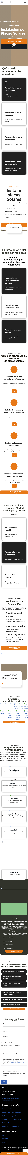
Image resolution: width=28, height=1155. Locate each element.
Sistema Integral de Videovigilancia (11, 1119)
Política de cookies (17, 1147)
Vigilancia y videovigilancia (9, 1116)
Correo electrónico (6, 1043)
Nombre (5, 1031)
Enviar (3, 1081)
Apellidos (5, 1036)
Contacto (4, 1135)
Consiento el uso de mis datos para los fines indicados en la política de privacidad (13, 1061)
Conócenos (5, 1138)
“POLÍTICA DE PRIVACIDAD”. (16, 1063)
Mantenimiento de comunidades (10, 1126)
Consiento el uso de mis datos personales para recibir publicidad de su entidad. (14, 1073)
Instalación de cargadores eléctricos (11, 1112)
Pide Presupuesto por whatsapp (14, 41)
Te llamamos (14, 47)
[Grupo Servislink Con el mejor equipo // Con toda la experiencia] (5, 2)
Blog (3, 1142)
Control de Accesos (7, 1123)
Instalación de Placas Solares (10, 1109)
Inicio (1, 21)
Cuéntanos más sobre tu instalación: (10, 1045)
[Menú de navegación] (25, 2)
